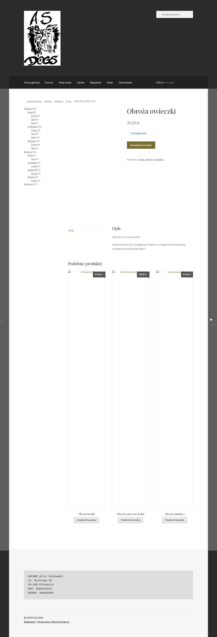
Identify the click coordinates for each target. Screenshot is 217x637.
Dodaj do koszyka (141, 144)
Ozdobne (58, 101)
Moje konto (65, 82)
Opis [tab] (71, 230)
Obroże (47, 101)
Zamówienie (125, 82)
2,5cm (68, 101)
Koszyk (49, 82)
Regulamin (95, 82)
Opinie (80, 82)
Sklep (110, 82)
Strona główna (32, 82)
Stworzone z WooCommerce (53, 621)
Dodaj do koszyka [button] (86, 519)
